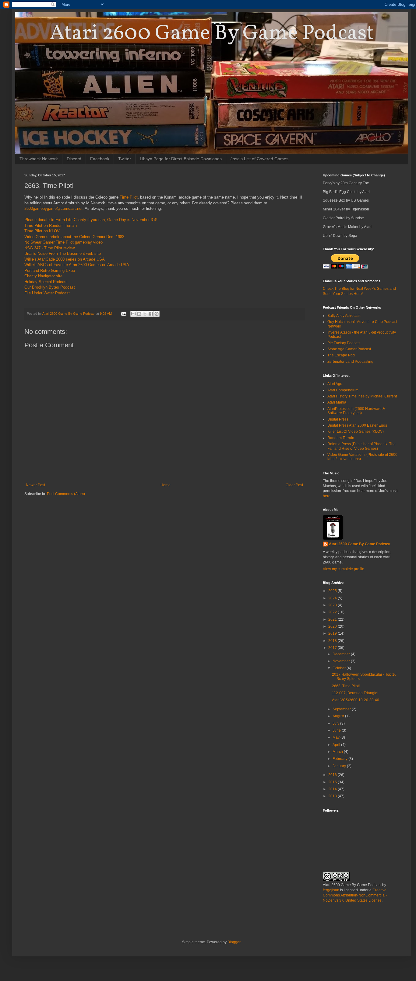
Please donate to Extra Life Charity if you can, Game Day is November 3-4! (90, 219)
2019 (333, 633)
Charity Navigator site (43, 276)
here (326, 496)
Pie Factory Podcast (343, 343)
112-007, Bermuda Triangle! (355, 693)
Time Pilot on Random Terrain (50, 225)
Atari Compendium (342, 390)
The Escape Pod (341, 355)
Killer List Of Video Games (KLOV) (355, 431)
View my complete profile (343, 569)
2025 (333, 591)
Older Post (294, 485)
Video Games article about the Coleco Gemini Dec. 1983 (74, 236)
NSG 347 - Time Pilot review (49, 248)
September (342, 709)
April (337, 745)
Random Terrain (340, 438)
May (336, 737)
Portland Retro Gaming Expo (49, 270)
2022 (333, 612)
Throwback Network (38, 158)
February (340, 759)
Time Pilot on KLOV (42, 231)
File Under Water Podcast (47, 293)
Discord (74, 158)
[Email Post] (123, 313)
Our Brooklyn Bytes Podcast (49, 287)
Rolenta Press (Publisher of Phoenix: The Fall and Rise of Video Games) (361, 446)
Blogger (233, 942)
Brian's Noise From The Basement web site (62, 253)
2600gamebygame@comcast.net (53, 208)
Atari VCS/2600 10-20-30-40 (355, 700)
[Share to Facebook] (151, 314)
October (340, 668)
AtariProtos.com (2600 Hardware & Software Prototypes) (356, 411)
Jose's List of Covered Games (259, 158)
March (338, 752)
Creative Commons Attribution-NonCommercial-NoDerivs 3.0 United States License (355, 895)
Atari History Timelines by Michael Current (362, 396)
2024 (333, 598)
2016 (333, 775)
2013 (333, 796)
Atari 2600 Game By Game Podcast (212, 34)
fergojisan (331, 890)
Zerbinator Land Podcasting (350, 361)
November (342, 661)
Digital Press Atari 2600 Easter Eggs (357, 425)
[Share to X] (145, 314)
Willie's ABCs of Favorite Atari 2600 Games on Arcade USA (76, 264)
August (339, 716)
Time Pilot (129, 197)
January (340, 766)
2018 (333, 641)
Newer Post (35, 485)
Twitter (124, 158)
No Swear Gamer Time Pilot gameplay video (63, 242)
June (337, 730)
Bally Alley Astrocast (343, 316)
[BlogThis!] (139, 314)
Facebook (99, 158)
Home (165, 485)
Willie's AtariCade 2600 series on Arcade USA (64, 259)
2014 (333, 789)
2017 (333, 648)
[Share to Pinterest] (156, 314)
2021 (333, 619)
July (336, 723)
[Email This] (133, 314)
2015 (333, 782)
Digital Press (337, 419)
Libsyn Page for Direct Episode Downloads (181, 158)
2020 (333, 626)
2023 (333, 605)
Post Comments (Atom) (66, 494)
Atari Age (334, 384)
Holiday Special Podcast (46, 281)
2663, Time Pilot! (346, 686)
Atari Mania (336, 402)
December (342, 654)
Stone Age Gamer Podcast (349, 349)
